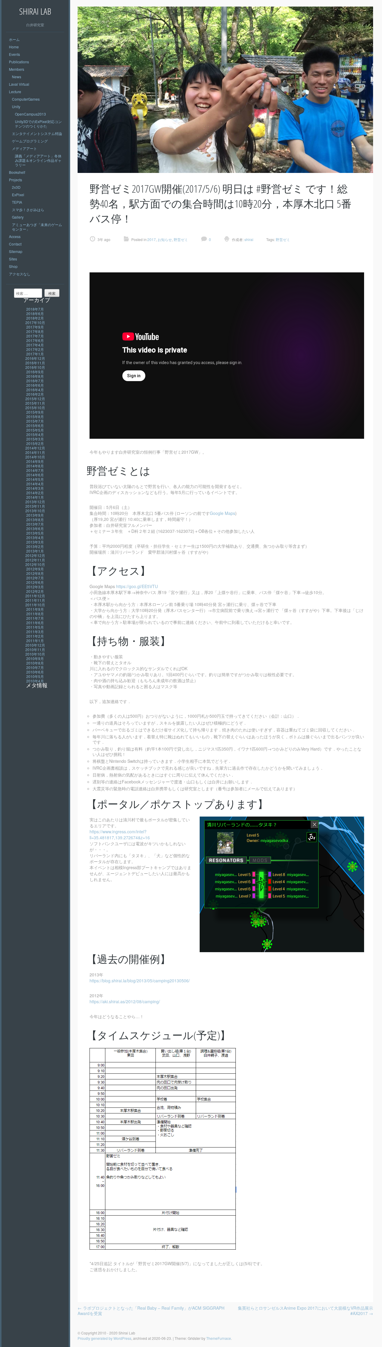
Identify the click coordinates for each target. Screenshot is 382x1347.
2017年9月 (35, 326)
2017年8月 (35, 331)
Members (16, 69)
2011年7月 (35, 618)
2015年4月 (35, 434)
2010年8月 (35, 662)
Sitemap (15, 251)
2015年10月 (35, 407)
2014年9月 (35, 461)
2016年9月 (35, 371)
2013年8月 (35, 519)
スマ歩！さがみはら (28, 209)
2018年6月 (35, 313)
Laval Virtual (19, 84)
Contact (15, 243)
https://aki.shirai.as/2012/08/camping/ (125, 1001)
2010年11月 (35, 649)
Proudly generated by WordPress (104, 1338)
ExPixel (18, 194)
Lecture (15, 91)
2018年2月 (35, 317)
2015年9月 (35, 412)
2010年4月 (35, 680)
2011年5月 (35, 627)
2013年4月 (35, 537)
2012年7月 (35, 577)
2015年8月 (35, 416)
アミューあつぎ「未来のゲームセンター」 (37, 226)
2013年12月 (35, 501)
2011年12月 (35, 595)
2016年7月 (35, 380)
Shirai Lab (35, 11)
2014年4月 (35, 483)
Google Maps (222, 513)
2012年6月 (35, 582)
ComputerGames (26, 99)
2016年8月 (35, 376)
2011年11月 (35, 600)
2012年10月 (35, 564)
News (16, 76)
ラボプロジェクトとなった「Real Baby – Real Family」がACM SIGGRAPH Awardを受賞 (151, 1310)
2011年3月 (35, 631)
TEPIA (17, 202)
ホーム (14, 39)
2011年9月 (35, 609)
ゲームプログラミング (30, 140)
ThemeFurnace (218, 1338)
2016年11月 (35, 362)
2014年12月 (35, 447)
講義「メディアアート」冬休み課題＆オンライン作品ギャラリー (38, 160)
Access (15, 236)
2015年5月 (35, 429)
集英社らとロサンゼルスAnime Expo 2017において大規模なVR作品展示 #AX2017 (305, 1310)
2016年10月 (35, 367)
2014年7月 (35, 470)
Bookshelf (17, 172)
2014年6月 (35, 474)
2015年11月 (35, 403)
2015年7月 (35, 421)
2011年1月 (35, 640)
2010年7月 (35, 667)
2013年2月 (35, 546)
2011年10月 (35, 604)
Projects (15, 179)
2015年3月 (35, 438)
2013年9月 (35, 515)
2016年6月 (35, 385)
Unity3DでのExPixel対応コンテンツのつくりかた (38, 123)
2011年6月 (35, 622)
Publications (19, 61)
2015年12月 (35, 398)
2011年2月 (35, 636)
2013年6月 (35, 528)
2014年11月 (35, 452)
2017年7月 (35, 335)
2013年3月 (35, 541)
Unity (16, 106)
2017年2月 (35, 349)
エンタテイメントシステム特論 (37, 133)
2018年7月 (35, 309)
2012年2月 (35, 591)
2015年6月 (35, 425)
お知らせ (165, 239)
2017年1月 (35, 353)
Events (14, 54)
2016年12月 (35, 358)
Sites (13, 258)
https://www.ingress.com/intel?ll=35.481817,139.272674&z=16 (120, 834)
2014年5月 (35, 479)
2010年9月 (35, 658)
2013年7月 (35, 524)
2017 (151, 239)
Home (14, 46)
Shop (13, 266)
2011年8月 (35, 613)
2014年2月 (35, 492)
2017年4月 (35, 344)
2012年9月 (35, 568)
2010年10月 (35, 653)
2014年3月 (35, 488)
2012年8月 (35, 573)
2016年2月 (35, 394)
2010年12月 (35, 645)
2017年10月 (35, 322)
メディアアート (24, 148)
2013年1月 (35, 550)
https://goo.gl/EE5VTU (137, 586)
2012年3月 (35, 586)
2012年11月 (35, 559)
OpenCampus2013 (30, 113)
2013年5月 (35, 533)
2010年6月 (35, 671)
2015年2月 (35, 443)
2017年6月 (35, 340)
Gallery (18, 217)
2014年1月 (35, 497)
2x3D (16, 187)
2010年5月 (35, 676)
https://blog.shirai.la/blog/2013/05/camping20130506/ (140, 981)
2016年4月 (35, 389)
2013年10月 (35, 510)
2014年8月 (35, 465)
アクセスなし (19, 273)
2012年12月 (35, 555)
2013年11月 (35, 506)
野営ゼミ (181, 239)
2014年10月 (35, 456)
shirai (248, 239)
